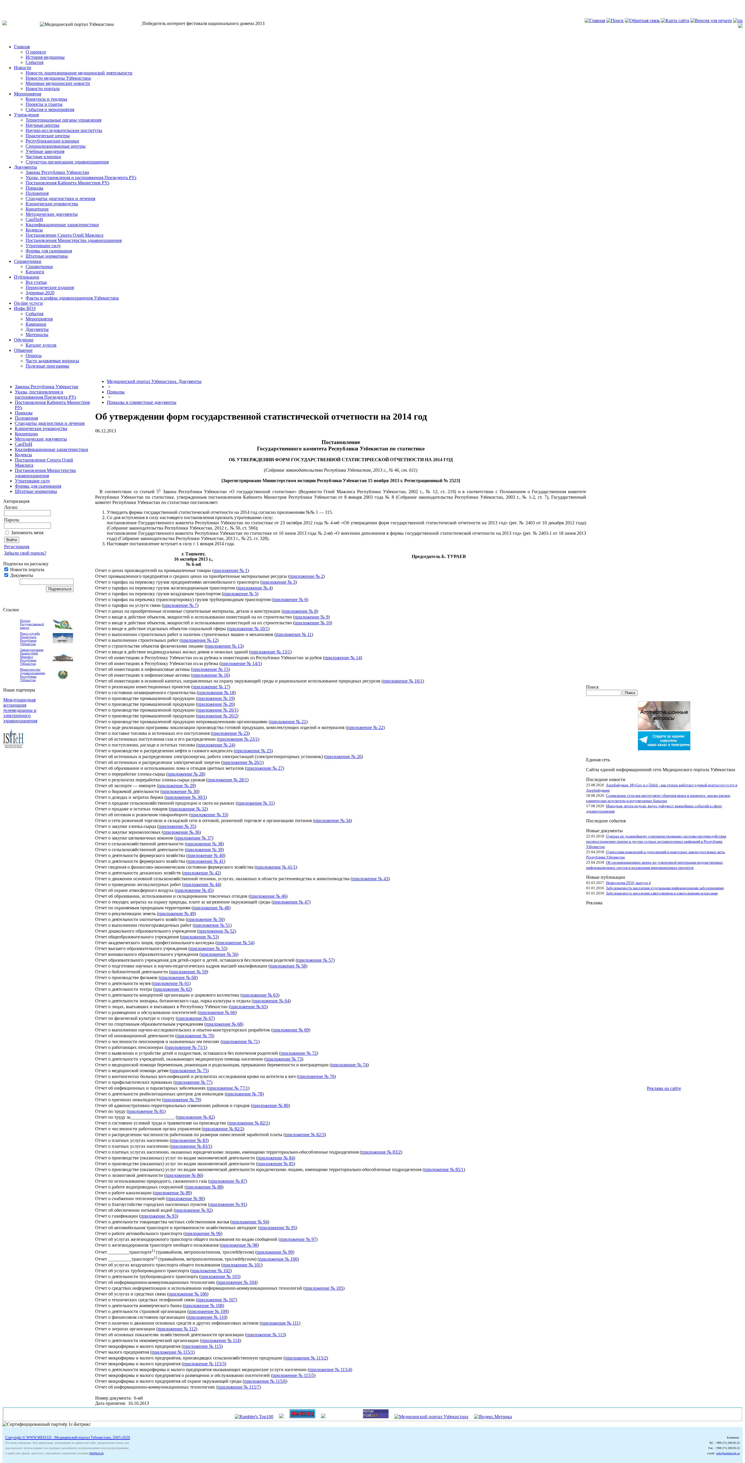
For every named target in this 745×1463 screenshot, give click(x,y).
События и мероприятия (50, 109)
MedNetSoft (96, 1453)
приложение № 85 (276, 1163)
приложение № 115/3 (204, 1363)
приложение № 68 (224, 1024)
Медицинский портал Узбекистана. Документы (154, 381)
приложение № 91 (228, 1204)
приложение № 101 (242, 1264)
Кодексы (34, 229)
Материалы (37, 334)
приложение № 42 (201, 872)
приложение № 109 (208, 1311)
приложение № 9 (311, 616)
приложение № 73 (284, 1058)
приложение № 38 (204, 843)
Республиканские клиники (52, 140)
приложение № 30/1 (185, 797)
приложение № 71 (240, 1041)
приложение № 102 (211, 1270)
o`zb (6, 4)
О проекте (36, 51)
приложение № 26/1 (242, 762)
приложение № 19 (215, 698)
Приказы (34, 188)
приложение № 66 (217, 1012)
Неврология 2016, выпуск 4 (628, 883)
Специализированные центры (56, 146)
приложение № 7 (180, 605)
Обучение (23, 339)
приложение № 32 (188, 808)
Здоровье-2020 (40, 292)
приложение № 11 (294, 634)
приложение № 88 (204, 1186)
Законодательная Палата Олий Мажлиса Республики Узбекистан (31, 656)
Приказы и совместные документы (141, 402)
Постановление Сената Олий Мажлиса (64, 235)
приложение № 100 (278, 1259)
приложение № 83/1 (191, 1146)
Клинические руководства (52, 203)
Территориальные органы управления (63, 119)
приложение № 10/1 (248, 628)
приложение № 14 (342, 657)
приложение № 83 (189, 1140)
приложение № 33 (209, 814)
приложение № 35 (177, 826)
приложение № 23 (230, 733)
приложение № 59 (189, 971)
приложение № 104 (237, 1282)
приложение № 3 (278, 582)
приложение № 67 (195, 1018)
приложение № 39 (204, 849)
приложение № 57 (315, 960)
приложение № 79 (182, 1099)
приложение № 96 (203, 1233)
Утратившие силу (43, 245)
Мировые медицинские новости (58, 83)
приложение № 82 (195, 1117)
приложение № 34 (332, 820)
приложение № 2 (306, 576)
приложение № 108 (203, 1305)
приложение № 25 (253, 750)
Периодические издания (50, 287)
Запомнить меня (27, 532)
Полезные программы (47, 365)
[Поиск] (615, 20)
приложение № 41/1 (276, 867)
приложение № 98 (239, 1245)
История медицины (45, 57)
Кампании (36, 324)
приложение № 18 (216, 692)
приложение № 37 (194, 837)
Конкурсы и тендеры (46, 99)
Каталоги (35, 271)
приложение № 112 (177, 1328)
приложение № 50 (205, 919)
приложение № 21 (288, 721)
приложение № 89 (172, 1192)
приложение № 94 (250, 1221)
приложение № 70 (195, 1035)
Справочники (27, 261)
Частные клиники (43, 156)
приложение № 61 (171, 983)
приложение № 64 (271, 1000)
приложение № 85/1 (444, 1169)
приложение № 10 (313, 622)
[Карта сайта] (675, 20)
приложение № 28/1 (227, 779)
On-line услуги (28, 303)
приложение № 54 (235, 942)
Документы (25, 167)
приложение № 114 (220, 1340)
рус (17, 4)
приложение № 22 (365, 727)
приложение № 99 (275, 1252)
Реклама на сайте (664, 1088)
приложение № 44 (202, 884)
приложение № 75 (189, 1070)
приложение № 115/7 (238, 1386)
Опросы (34, 355)
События (34, 62)
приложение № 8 (300, 611)
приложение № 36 (181, 832)
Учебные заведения (45, 151)
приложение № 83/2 (381, 1152)
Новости (22, 67)
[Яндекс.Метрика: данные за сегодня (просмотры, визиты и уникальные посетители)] (493, 1416)
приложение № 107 (216, 1299)
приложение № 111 (280, 1323)
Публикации (26, 277)
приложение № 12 (199, 640)
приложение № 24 (216, 744)
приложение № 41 (206, 861)
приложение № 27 (264, 768)
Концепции (37, 208)
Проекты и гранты (44, 104)
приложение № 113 (265, 1334)
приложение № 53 (199, 936)
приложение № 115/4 (330, 1369)
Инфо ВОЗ (25, 308)
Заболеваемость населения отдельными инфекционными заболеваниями (665, 888)
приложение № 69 (291, 1029)
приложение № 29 (176, 785)
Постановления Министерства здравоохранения (74, 240)
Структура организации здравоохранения (67, 161)
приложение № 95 (278, 1227)
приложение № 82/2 (223, 1128)
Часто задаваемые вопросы (52, 360)
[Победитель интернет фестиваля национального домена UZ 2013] (141, 23)
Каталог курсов (41, 345)
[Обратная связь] (642, 20)
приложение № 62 (173, 989)
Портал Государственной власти (32, 624)
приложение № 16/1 (403, 680)
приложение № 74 (349, 1064)
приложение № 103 (220, 1276)
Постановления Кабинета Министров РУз (67, 182)
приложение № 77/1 (228, 1088)
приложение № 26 (343, 756)
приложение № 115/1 (172, 1352)
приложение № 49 (176, 913)
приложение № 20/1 (217, 710)
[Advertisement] (609, 993)
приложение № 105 (324, 1288)
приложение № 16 (210, 675)
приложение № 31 (255, 803)
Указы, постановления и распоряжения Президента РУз (81, 177)
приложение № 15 (210, 669)
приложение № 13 (224, 646)
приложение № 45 (194, 890)
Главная (22, 46)
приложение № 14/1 (240, 663)
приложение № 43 (370, 878)
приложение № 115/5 (293, 1375)
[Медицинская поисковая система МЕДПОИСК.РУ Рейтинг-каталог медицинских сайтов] (323, 1416)
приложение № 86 (184, 1175)
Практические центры (48, 135)
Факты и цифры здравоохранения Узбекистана (72, 297)
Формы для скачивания (49, 250)
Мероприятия (27, 93)
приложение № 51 (212, 925)
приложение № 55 (208, 948)
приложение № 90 (185, 1198)
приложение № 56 (219, 954)
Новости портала (43, 88)
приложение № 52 (216, 931)
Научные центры (42, 125)
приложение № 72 (299, 1053)
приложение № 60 (178, 977)
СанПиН (34, 219)
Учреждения (26, 114)
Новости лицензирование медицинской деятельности (79, 72)
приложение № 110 (207, 1317)
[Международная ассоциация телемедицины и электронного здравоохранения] (13, 746)
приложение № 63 (260, 994)
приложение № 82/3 (304, 1134)
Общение (23, 350)
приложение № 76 (316, 1076)
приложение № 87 (228, 1181)
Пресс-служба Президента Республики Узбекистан (30, 639)
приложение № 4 (254, 587)
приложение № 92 (193, 1210)
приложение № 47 (291, 901)
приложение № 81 (146, 1111)
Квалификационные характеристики (62, 224)
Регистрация (16, 546)
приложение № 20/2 (217, 715)
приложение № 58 (288, 965)
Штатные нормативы (47, 256)
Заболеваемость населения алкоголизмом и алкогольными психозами (662, 893)
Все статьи (36, 282)
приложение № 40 (206, 855)
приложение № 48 (211, 907)
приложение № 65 (248, 1006)
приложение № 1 (230, 570)
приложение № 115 (202, 1346)
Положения (37, 193)
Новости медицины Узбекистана (58, 78)
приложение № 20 (215, 704)
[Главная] (595, 20)
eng (27, 4)
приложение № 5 (240, 593)
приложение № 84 (276, 1157)
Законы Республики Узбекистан (57, 172)
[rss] (738, 20)
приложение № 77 (193, 1082)
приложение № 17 (211, 686)
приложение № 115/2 (306, 1357)
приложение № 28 (186, 773)
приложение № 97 (298, 1239)
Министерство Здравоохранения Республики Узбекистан (32, 675)
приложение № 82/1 (248, 1122)
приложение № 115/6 (265, 1381)
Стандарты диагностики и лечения (60, 198)
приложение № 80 (270, 1105)
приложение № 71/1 (186, 1047)
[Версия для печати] (711, 20)
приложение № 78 (244, 1093)
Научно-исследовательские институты (64, 130)
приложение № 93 (159, 1215)
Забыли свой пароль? (25, 552)
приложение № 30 (180, 791)
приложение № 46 (268, 896)
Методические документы (52, 214)
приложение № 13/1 (270, 651)
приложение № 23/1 (238, 739)
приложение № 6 (290, 599)
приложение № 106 (187, 1293)
